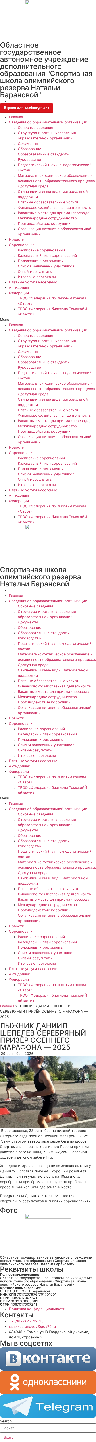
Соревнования (22, 245)
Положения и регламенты (40, 261)
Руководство (29, 159)
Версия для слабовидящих (26, 108)
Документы (28, 143)
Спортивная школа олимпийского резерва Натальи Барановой (40, 576)
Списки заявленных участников (46, 266)
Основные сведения (35, 127)
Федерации (19, 293)
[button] (48, 319)
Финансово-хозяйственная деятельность (54, 207)
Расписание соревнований (41, 250)
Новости (16, 239)
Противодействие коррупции (44, 223)
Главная (16, 117)
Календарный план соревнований (47, 255)
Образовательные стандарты (43, 154)
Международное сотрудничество (47, 218)
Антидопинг (19, 287)
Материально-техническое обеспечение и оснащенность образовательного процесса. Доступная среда (57, 180)
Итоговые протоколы (37, 277)
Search (6, 1421)
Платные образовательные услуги (48, 202)
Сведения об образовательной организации (48, 122)
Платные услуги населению (33, 282)
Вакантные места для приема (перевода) (54, 213)
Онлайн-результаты (35, 271)
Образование (29, 149)
